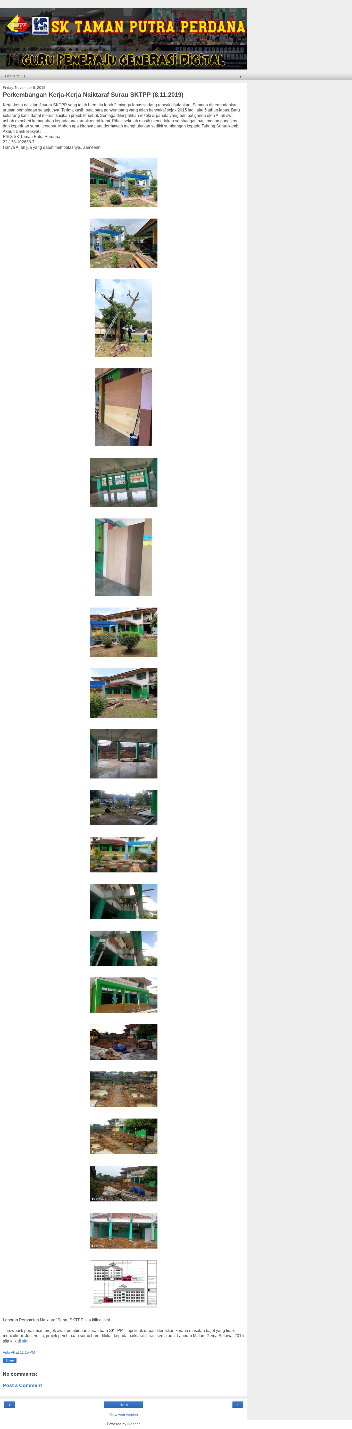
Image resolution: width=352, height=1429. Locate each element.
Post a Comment (22, 1385)
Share (9, 1360)
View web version (124, 1415)
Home (124, 1405)
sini (107, 1320)
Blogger (133, 1424)
